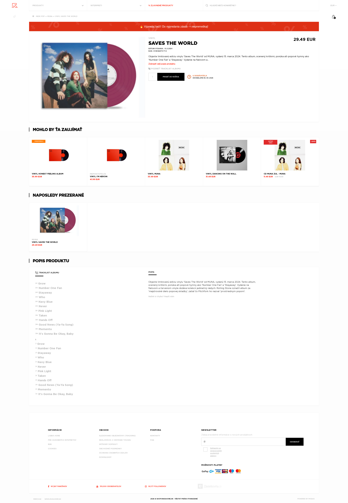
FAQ (152, 440)
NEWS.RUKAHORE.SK (53, 499)
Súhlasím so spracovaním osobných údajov (216, 452)
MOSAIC (311, 499)
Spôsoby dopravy (108, 444)
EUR (332, 5)
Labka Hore (54, 436)
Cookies (52, 449)
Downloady (105, 457)
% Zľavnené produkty (160, 5)
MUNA (49, 16)
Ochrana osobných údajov (113, 453)
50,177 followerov (157, 486)
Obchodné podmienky (110, 449)
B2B (50, 444)
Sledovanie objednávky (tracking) (117, 436)
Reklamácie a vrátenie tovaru (115, 440)
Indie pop (40, 16)
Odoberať (294, 442)
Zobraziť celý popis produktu (161, 64)
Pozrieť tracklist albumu (166, 69)
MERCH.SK (37, 499)
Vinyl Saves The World (66, 16)
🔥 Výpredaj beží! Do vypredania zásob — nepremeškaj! (174, 26)
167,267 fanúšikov (58, 486)
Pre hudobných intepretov (62, 440)
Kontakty (155, 436)
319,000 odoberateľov (110, 486)
